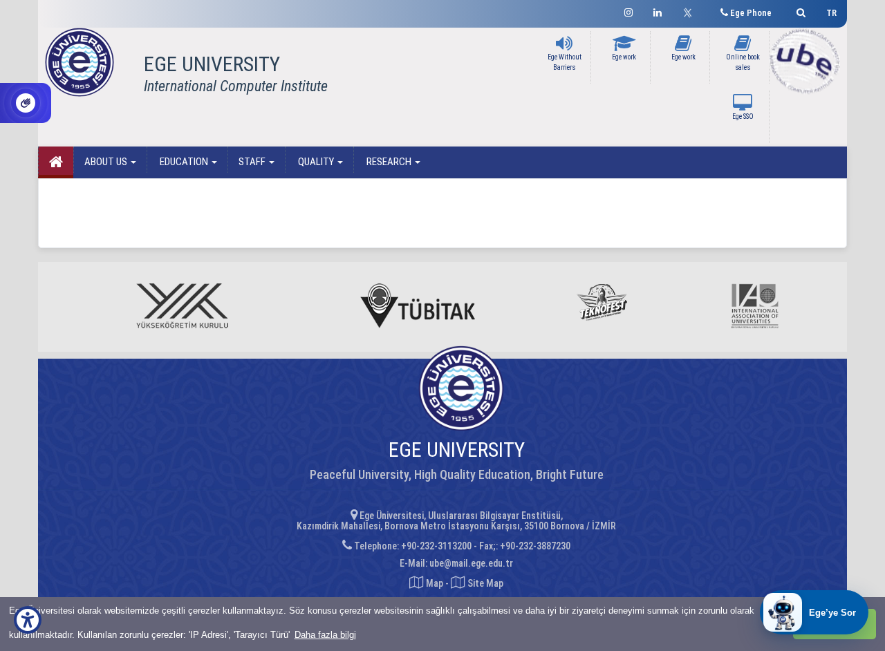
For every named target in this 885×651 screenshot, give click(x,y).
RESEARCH (388, 161)
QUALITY (316, 161)
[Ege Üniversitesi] (799, 10)
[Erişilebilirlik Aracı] (27, 620)
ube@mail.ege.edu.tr (471, 563)
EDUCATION (184, 161)
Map (434, 583)
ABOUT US (106, 161)
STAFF (253, 161)
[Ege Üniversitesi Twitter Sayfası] (691, 11)
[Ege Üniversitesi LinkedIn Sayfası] (657, 10)
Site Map (484, 583)
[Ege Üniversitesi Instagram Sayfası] (628, 10)
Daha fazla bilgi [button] (325, 635)
